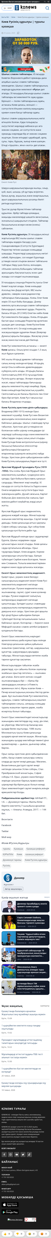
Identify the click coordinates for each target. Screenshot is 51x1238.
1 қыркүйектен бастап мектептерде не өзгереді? (21, 1070)
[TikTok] (29, 1154)
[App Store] (25, 1204)
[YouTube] (16, 1154)
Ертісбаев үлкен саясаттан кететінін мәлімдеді (20, 2)
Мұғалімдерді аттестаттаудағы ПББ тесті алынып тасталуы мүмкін (22, 1056)
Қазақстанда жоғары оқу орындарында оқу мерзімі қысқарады (24, 1085)
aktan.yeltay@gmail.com (10, 1184)
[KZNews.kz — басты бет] (25, 7)
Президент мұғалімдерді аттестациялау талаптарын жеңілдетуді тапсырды (22, 1041)
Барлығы (45, 1006)
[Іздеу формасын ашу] (47, 8)
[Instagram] (10, 1154)
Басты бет (5, 17)
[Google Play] (25, 1212)
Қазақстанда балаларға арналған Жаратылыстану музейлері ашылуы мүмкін (23, 1013)
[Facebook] (4, 1154)
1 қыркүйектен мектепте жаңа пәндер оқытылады (21, 1027)
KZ (48, 2)
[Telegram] (23, 1154)
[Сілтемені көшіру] (18, 33)
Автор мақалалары (13, 889)
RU (45, 2)
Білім (14, 17)
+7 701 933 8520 (8, 1177)
